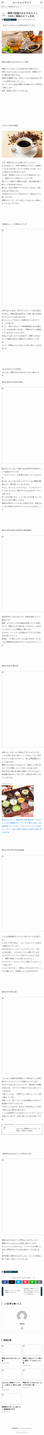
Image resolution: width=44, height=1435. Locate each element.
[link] (22, 1328)
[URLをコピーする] (39, 1282)
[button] (5, 1282)
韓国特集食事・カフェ (10, 19)
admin (22, 1324)
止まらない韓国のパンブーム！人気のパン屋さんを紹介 (28, 1130)
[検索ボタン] (41, 2)
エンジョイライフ (22, 2)
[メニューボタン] (2, 2)
